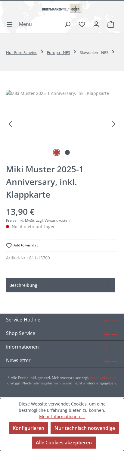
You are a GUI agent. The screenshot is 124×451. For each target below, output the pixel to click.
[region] (62, 124)
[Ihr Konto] (96, 24)
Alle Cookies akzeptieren (64, 442)
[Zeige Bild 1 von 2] (56, 152)
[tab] (60, 285)
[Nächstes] (113, 124)
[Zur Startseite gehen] (62, 10)
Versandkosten (103, 377)
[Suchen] (67, 24)
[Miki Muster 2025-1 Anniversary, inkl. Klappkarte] (62, 124)
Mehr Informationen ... (62, 416)
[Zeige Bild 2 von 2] (67, 152)
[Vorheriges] (10, 124)
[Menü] (21, 24)
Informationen (22, 346)
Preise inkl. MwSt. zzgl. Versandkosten (38, 220)
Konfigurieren (28, 428)
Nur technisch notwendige (84, 428)
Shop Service (20, 333)
